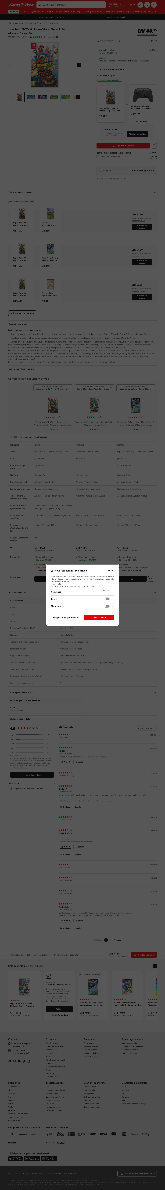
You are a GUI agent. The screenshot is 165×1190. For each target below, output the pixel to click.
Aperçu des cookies (89, 586)
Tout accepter (99, 617)
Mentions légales (75, 586)
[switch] (107, 599)
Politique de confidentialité (60, 586)
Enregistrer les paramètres (66, 617)
